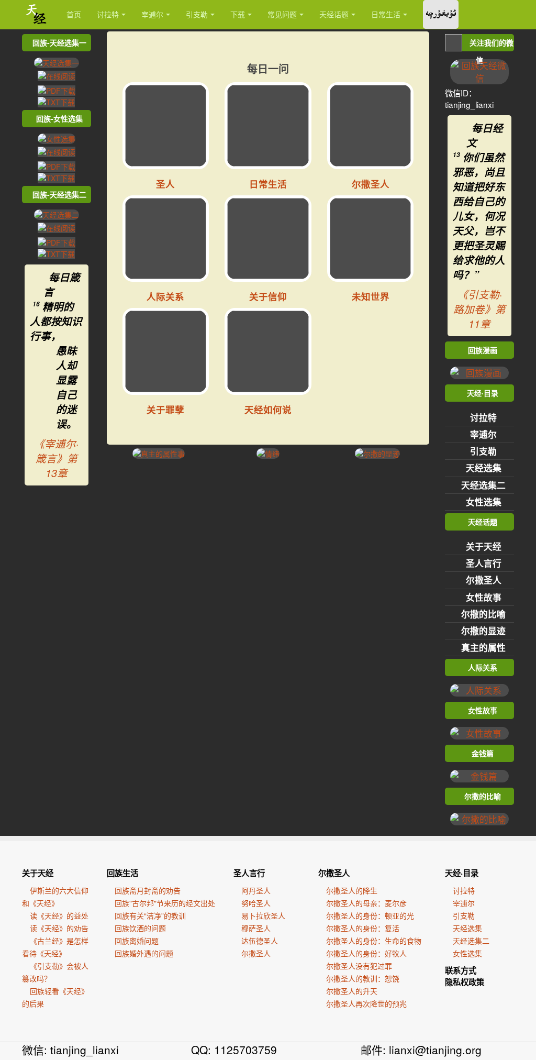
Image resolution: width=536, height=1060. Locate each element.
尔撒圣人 (370, 183)
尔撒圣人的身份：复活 (362, 928)
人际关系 (165, 296)
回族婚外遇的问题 (144, 953)
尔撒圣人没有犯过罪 (359, 965)
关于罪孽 (165, 409)
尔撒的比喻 (483, 614)
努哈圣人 (256, 903)
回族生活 (122, 873)
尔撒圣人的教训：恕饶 (362, 978)
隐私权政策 (464, 982)
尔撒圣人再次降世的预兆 (366, 1003)
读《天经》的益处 (59, 915)
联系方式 (460, 970)
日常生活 (385, 14)
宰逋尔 (152, 14)
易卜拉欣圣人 (263, 915)
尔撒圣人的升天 (351, 991)
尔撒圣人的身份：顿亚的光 (370, 915)
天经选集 (483, 467)
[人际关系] (165, 238)
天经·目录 (461, 873)
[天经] (36, 14)
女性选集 (483, 501)
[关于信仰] (268, 238)
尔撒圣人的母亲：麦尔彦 (366, 903)
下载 (237, 14)
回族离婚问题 (137, 940)
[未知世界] (370, 238)
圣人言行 (483, 563)
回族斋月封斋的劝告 (148, 890)
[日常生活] (268, 125)
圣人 (165, 183)
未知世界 (370, 296)
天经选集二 (483, 485)
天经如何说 (268, 409)
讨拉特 (108, 14)
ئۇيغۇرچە (441, 14)
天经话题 (334, 14)
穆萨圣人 (256, 928)
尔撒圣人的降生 (351, 890)
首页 (73, 14)
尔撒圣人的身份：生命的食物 (373, 940)
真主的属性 (483, 647)
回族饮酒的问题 (140, 928)
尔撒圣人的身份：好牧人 (366, 953)
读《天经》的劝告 (59, 928)
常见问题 (282, 14)
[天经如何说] (268, 351)
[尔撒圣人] (370, 125)
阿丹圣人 (256, 890)
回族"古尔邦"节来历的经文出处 (165, 903)
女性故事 (483, 597)
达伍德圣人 (259, 940)
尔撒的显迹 (483, 630)
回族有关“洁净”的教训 (150, 915)
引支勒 (197, 14)
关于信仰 (268, 296)
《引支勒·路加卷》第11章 (479, 309)
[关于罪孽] (165, 351)
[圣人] (165, 125)
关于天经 (483, 546)
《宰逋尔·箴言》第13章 (56, 458)
